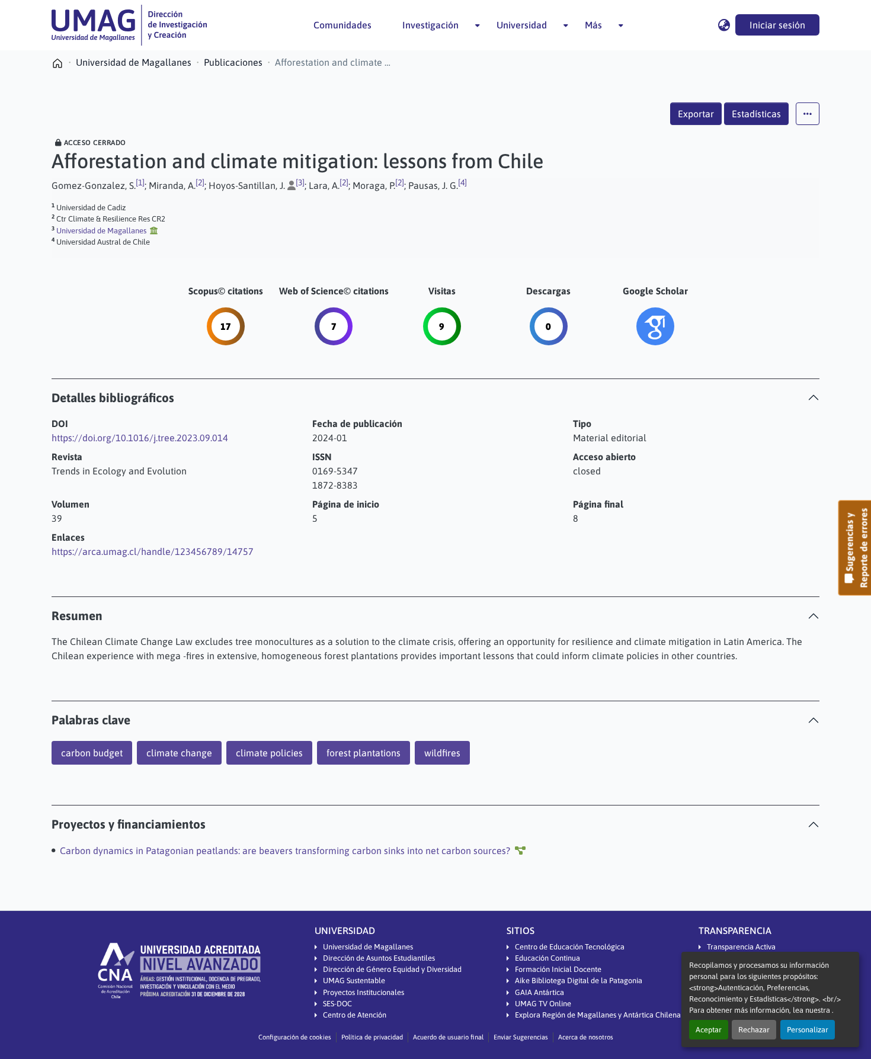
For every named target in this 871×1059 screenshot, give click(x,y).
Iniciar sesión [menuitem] (777, 25)
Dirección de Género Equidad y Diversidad (392, 969)
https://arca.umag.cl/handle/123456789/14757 (153, 551)
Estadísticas (756, 113)
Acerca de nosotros (585, 1037)
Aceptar (709, 1029)
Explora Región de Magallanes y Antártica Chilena (598, 1014)
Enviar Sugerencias (521, 1037)
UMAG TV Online (543, 1003)
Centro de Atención (354, 1014)
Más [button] (593, 25)
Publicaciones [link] (233, 62)
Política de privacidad (372, 1037)
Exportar (696, 113)
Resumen (77, 615)
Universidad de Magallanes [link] (133, 62)
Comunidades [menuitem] (342, 25)
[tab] (435, 398)
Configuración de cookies (294, 1037)
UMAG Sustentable (354, 980)
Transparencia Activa (741, 946)
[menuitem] (434, 25)
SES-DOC (337, 1003)
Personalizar (807, 1029)
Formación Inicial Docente (558, 969)
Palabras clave (91, 720)
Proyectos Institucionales (363, 992)
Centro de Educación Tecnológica (570, 946)
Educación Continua (547, 958)
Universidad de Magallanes (368, 946)
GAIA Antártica (539, 992)
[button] (129, 25)
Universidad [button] (522, 25)
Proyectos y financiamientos (129, 824)
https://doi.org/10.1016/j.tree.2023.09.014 (140, 437)
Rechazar (754, 1029)
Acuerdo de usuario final (448, 1037)
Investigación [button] (430, 25)
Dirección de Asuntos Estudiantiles (379, 958)
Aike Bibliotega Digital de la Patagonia (578, 980)
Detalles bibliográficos (113, 398)
